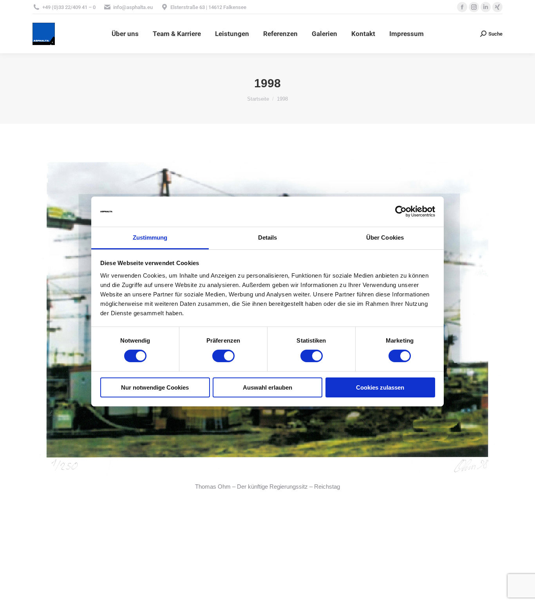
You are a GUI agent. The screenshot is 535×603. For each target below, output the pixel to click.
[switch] (223, 356)
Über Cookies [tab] (385, 237)
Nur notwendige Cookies (155, 387)
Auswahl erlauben (267, 387)
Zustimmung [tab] (150, 237)
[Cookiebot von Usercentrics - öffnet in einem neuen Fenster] (401, 211)
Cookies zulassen (380, 387)
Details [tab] (267, 237)
